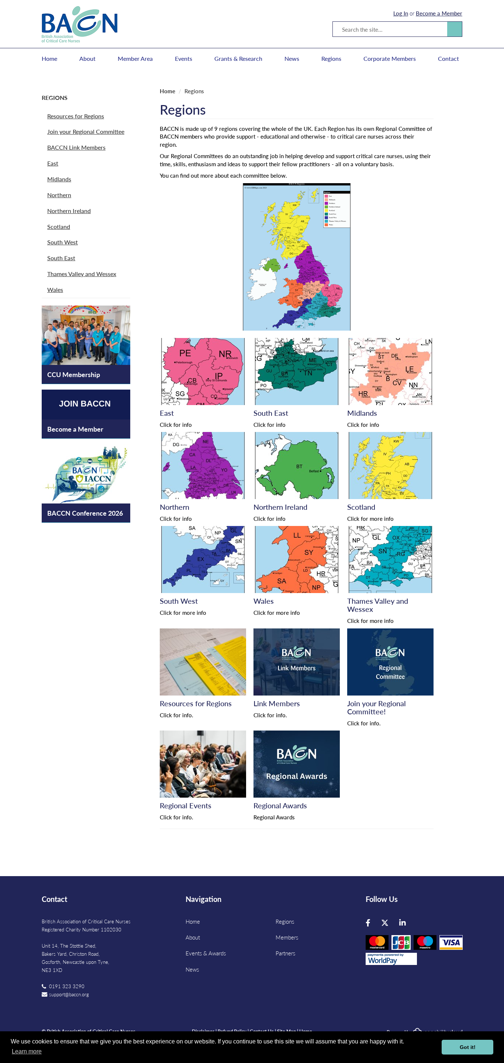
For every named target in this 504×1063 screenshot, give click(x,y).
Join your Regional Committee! (376, 707)
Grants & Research (238, 58)
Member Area (135, 58)
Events (183, 58)
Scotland (58, 226)
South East (61, 258)
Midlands (59, 179)
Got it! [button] (468, 1047)
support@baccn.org (69, 994)
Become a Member (439, 13)
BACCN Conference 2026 (85, 512)
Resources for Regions (75, 116)
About (87, 58)
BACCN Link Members (76, 147)
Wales (55, 289)
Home (49, 58)
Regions (331, 58)
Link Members (276, 703)
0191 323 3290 (66, 986)
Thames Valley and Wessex (81, 273)
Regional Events (185, 805)
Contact (448, 58)
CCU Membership (73, 374)
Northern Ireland (69, 210)
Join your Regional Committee (85, 131)
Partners (285, 953)
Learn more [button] (27, 1051)
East (52, 163)
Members (287, 937)
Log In (400, 13)
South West (62, 242)
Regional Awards (280, 805)
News (291, 58)
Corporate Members (389, 58)
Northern (59, 195)
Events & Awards (206, 953)
